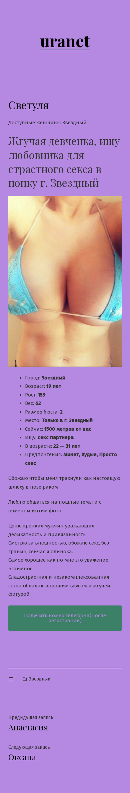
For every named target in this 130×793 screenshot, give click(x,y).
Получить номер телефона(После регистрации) (65, 618)
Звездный (39, 679)
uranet (65, 40)
